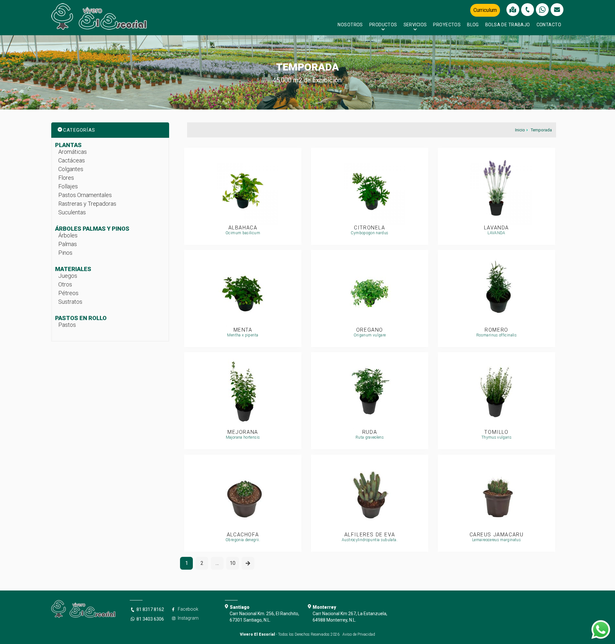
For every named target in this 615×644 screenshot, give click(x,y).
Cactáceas (71, 160)
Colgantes (70, 169)
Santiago (240, 607)
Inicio (520, 130)
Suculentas (72, 212)
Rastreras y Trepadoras (87, 203)
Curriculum (485, 10)
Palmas (67, 244)
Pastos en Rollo (81, 318)
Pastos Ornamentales (85, 195)
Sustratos (70, 301)
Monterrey (324, 607)
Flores (66, 177)
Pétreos (68, 293)
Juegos (67, 275)
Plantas (68, 145)
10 (232, 563)
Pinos (65, 252)
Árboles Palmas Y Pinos (92, 228)
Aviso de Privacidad (358, 634)
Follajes (68, 186)
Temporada (541, 130)
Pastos (67, 324)
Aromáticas (72, 151)
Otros (65, 284)
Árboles (68, 235)
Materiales (73, 269)
